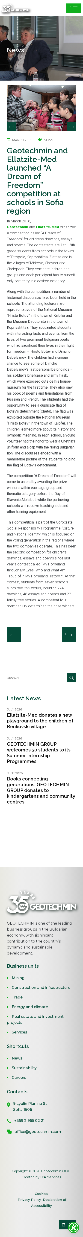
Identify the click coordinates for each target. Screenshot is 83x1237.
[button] (71, 126)
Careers (19, 1077)
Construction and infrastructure (41, 987)
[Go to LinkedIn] (63, 1224)
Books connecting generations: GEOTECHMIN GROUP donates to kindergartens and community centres (41, 790)
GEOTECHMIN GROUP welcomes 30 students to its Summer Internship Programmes (39, 752)
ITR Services (50, 1177)
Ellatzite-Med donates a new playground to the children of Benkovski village (40, 720)
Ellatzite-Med (47, 227)
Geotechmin (17, 227)
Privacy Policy (29, 1200)
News (17, 1058)
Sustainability (24, 1068)
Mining (18, 978)
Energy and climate (30, 1007)
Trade (17, 997)
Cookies (41, 1194)
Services (19, 1032)
